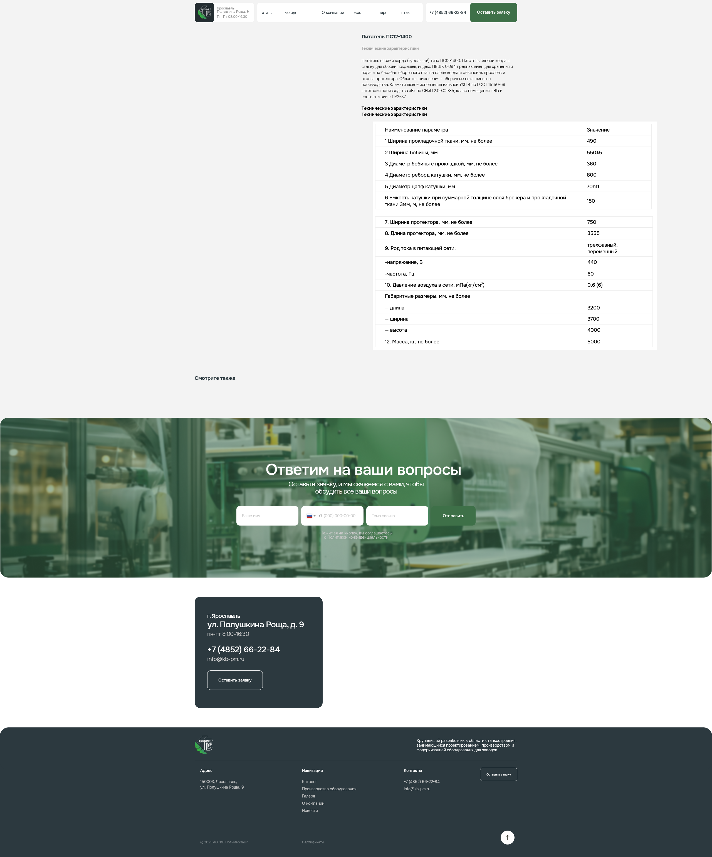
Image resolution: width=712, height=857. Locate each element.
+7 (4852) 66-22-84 (422, 781)
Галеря (308, 796)
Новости (310, 810)
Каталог (309, 781)
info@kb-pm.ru (417, 788)
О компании (313, 803)
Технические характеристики (390, 48)
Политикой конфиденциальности (357, 537)
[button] (493, 12)
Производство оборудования (329, 788)
